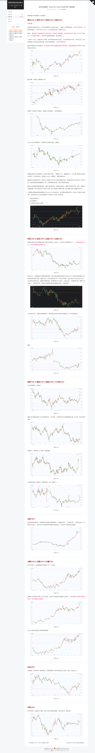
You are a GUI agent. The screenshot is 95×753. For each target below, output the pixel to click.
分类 (16, 14)
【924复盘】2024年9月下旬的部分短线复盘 (75, 742)
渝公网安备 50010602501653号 (62, 748)
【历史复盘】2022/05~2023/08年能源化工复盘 (39, 742)
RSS (11, 21)
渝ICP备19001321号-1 (49, 748)
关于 (11, 19)
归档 (16, 16)
